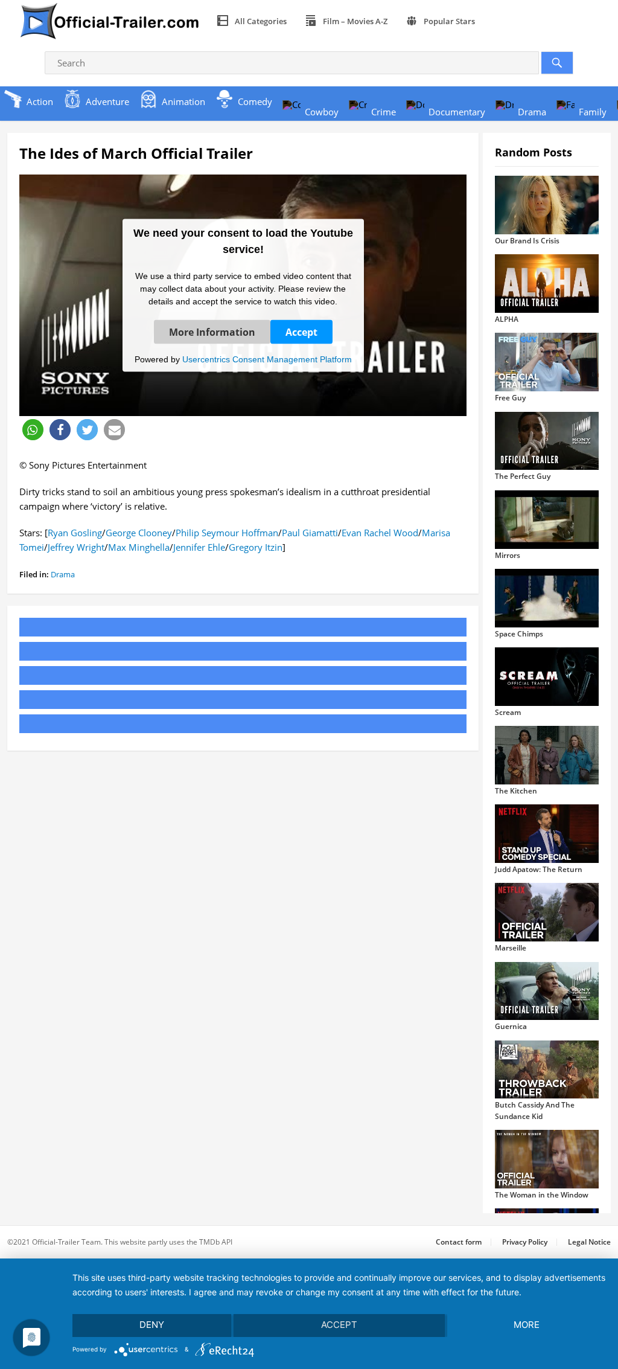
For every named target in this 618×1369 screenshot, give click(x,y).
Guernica (511, 1026)
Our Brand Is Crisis (527, 241)
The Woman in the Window (541, 1195)
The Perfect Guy (522, 476)
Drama (63, 574)
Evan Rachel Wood (380, 533)
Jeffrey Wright (76, 547)
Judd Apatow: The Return (538, 869)
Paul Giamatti (310, 533)
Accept (301, 331)
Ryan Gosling (75, 533)
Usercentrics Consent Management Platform (267, 359)
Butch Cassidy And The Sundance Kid (535, 1110)
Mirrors (507, 555)
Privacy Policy (524, 1242)
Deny (151, 1324)
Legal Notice (589, 1242)
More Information (212, 331)
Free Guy (510, 398)
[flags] (498, 21)
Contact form (459, 1242)
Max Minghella (139, 547)
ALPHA (506, 319)
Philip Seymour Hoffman (227, 533)
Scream (508, 712)
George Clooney (139, 533)
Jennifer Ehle (199, 547)
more (527, 1324)
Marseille (510, 948)
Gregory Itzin (255, 547)
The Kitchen (516, 791)
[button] (32, 429)
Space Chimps (519, 634)
